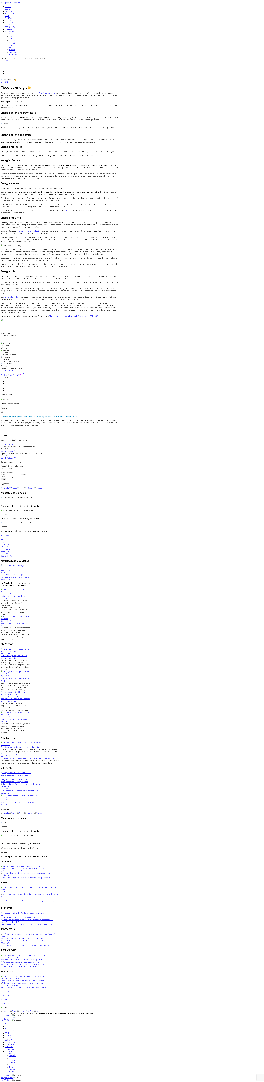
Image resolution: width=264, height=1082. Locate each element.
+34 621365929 (6, 1020)
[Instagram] (29, 488)
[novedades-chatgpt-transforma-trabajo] (15, 694)
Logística (12, 41)
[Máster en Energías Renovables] (43, 329)
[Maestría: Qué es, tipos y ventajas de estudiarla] (15, 619)
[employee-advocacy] (28, 754)
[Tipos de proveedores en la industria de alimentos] (20, 523)
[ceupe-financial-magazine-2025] (15, 570)
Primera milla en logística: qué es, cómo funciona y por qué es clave (25, 877)
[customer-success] (15, 714)
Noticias (4, 999)
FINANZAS (9, 29)
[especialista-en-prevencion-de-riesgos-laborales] (20, 797)
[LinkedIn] (5, 488)
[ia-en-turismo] (27, 920)
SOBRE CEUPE (6, 572)
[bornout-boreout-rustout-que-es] (30, 896)
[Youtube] (13, 488)
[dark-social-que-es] (21, 742)
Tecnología (13, 54)
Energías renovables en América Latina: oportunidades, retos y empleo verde (15, 780)
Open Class (9, 34)
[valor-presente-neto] (24, 983)
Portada (8, 7)
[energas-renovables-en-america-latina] (20, 775)
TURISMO (8, 20)
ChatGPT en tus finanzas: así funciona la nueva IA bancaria (22, 981)
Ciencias (12, 45)
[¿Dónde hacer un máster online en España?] (15, 591)
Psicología (12, 36)
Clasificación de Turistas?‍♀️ (11, 375)
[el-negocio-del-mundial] (22, 913)
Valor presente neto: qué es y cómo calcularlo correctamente (23, 987)
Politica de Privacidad (28, 477)
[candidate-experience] (29, 887)
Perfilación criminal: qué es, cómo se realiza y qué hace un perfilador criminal (29, 938)
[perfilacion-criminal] (29, 934)
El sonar (68, 210)
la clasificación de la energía (44, 93)
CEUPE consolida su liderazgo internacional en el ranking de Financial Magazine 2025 (15, 577)
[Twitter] (20, 488)
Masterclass (9, 31)
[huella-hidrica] (20, 786)
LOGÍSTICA (9, 22)
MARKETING (10, 13)
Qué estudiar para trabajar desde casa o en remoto (20, 871)
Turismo (12, 50)
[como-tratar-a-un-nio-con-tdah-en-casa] (26, 941)
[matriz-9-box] (15, 651)
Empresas (12, 38)
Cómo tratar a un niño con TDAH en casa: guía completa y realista (25, 945)
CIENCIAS (8, 18)
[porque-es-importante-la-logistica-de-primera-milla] (26, 873)
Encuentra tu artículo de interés (12, 58)
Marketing (12, 43)
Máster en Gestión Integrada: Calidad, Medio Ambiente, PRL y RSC (73, 316)
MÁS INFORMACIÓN (8, 370)
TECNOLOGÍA (10, 27)
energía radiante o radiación (29, 231)
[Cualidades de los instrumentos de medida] (17, 498)
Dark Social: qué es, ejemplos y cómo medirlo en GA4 (20, 747)
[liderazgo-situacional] (15, 674)
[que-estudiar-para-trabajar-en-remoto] (20, 866)
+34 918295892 (6, 1015)
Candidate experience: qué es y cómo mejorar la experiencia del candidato (28, 892)
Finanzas (12, 52)
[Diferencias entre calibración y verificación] (17, 510)
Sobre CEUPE (6, 1003)
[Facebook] (38, 488)
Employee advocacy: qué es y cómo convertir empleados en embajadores (28, 758)
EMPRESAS (9, 11)
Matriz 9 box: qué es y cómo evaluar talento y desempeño (14, 657)
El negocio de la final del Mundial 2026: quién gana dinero (22, 917)
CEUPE (7, 9)
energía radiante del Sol (12, 297)
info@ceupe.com (7, 1018)
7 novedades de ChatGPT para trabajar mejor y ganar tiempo (15, 700)
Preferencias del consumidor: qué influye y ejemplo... (20, 373)
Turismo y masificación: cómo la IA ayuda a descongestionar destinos (26, 924)
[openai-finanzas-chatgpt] (23, 976)
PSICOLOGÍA (10, 25)
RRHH (7, 16)
